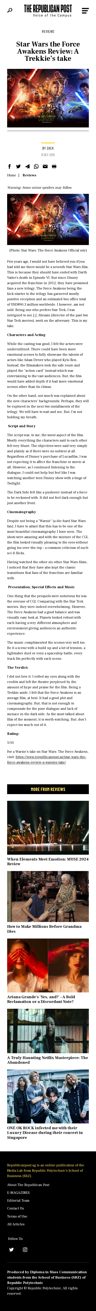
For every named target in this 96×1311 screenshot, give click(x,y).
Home (11, 175)
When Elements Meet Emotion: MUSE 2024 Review (48, 862)
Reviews (29, 175)
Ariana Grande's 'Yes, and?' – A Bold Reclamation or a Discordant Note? (41, 999)
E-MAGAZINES (18, 1192)
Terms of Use (17, 1216)
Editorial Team (18, 1200)
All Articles (16, 1224)
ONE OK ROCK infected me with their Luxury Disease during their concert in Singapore (45, 1132)
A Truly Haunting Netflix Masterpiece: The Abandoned (47, 1060)
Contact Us (15, 1208)
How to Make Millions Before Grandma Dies (44, 929)
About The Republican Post (28, 1185)
